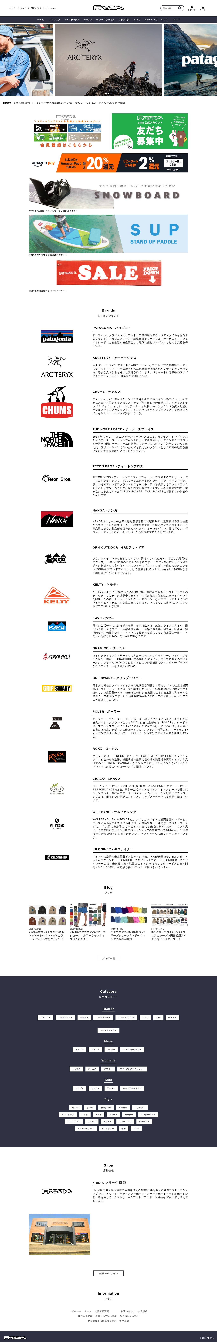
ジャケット (144, 1121)
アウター (111, 1049)
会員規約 (142, 1311)
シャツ (90, 1108)
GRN (158, 1017)
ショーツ (92, 1121)
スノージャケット (86, 1128)
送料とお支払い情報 (106, 1316)
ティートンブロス (126, 1017)
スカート (107, 1121)
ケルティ (172, 1017)
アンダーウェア (148, 1114)
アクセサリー (108, 1128)
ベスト (98, 1114)
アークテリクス (65, 1017)
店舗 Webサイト (108, 1273)
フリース (113, 1114)
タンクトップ (68, 1114)
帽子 (124, 1128)
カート (203, 10)
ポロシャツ (106, 1108)
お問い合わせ (128, 1311)
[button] (4, 60)
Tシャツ (75, 1108)
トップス (79, 1049)
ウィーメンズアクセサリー (132, 1069)
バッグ (136, 1128)
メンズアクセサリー (132, 1049)
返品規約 (124, 1321)
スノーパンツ (125, 1121)
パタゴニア (45, 1017)
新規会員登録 (85, 1316)
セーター (129, 1114)
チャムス (84, 1017)
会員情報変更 (102, 1311)
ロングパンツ (74, 1121)
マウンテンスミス (108, 1030)
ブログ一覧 (108, 958)
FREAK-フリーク (106, 1182)
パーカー (123, 1108)
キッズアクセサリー (132, 1088)
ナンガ (145, 1017)
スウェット (140, 1108)
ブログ (176, 19)
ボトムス (95, 1049)
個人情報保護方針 (129, 1316)
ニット (85, 1114)
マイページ (75, 1311)
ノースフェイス (103, 1017)
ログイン (191, 10)
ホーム (40, 19)
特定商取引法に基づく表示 (102, 1321)
